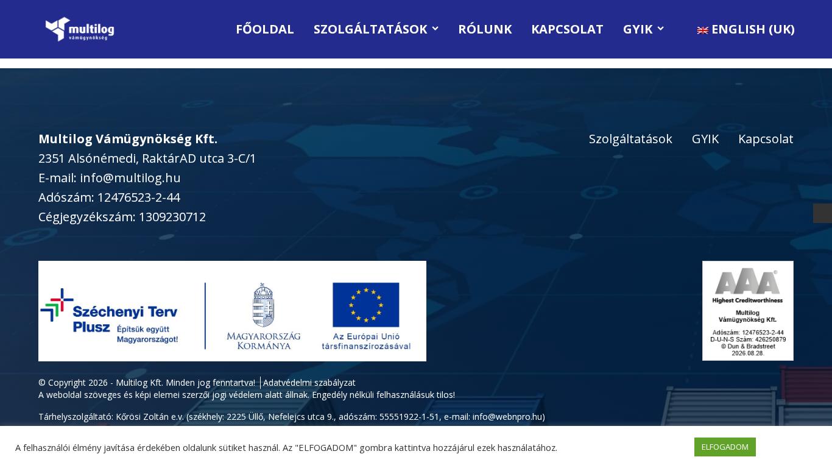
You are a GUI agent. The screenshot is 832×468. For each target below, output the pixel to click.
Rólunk (485, 29)
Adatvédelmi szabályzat (309, 382)
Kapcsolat (567, 29)
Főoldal (265, 29)
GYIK (637, 29)
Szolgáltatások (370, 29)
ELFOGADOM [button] (725, 446)
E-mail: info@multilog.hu (109, 177)
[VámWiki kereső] (823, 213)
